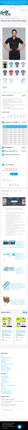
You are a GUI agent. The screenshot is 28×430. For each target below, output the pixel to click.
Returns (2, 384)
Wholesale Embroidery (5, 390)
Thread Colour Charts (5, 369)
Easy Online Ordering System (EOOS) (8, 385)
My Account (12, 5)
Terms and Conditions (5, 360)
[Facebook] (2, 414)
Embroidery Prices (4, 376)
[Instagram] (8, 414)
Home (2, 18)
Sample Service (4, 380)
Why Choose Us (5, 190)
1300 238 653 (8, 7)
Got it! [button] (21, 425)
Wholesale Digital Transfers (6, 392)
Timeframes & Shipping (5, 367)
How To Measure (14, 190)
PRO (6, 340)
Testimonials (3, 365)
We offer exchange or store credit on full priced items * (17, 302)
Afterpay (3, 386)
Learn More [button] (4, 427)
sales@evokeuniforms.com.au (18, 7)
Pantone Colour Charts (5, 370)
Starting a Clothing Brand (6, 393)
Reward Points (4, 389)
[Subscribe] (25, 410)
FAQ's (8, 5)
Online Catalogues (5, 366)
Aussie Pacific (9, 180)
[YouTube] (12, 414)
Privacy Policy (4, 361)
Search (2, 356)
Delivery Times (5, 194)
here (7, 176)
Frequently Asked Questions (7, 357)
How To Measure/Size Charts (7, 363)
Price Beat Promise (5, 381)
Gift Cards (3, 388)
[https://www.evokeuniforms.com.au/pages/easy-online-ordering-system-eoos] (14, 201)
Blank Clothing (4, 382)
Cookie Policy (3, 362)
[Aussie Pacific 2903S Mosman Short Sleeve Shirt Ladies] (14, 43)
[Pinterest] (5, 414)
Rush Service (3, 379)
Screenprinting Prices (5, 377)
